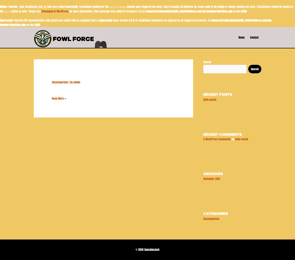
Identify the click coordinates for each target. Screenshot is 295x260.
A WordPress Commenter (217, 139)
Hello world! (68, 76)
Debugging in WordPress (55, 11)
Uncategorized (60, 82)
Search (207, 62)
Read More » (59, 98)
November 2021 (211, 179)
